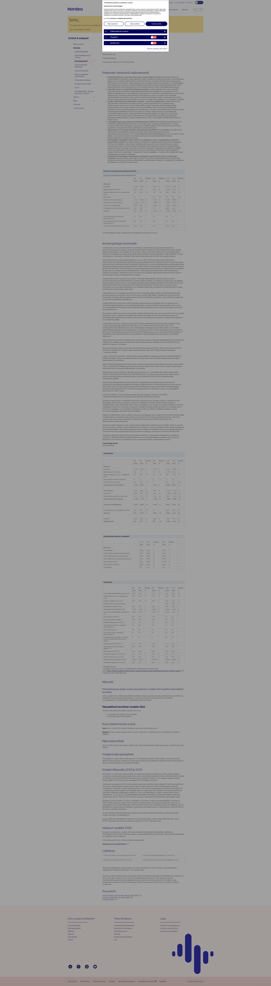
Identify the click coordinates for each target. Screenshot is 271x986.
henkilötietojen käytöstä (125, 18)
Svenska (115, 6)
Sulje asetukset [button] (112, 24)
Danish (106, 6)
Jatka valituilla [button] (134, 24)
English (120, 6)
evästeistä (112, 18)
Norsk (110, 6)
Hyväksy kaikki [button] (156, 24)
